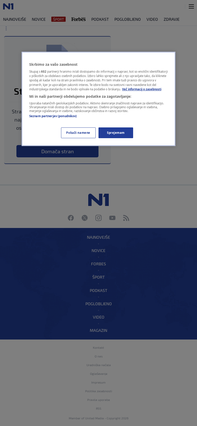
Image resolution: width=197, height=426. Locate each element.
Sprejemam (116, 133)
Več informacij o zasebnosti (141, 89)
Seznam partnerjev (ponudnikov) (53, 116)
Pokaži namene (78, 133)
